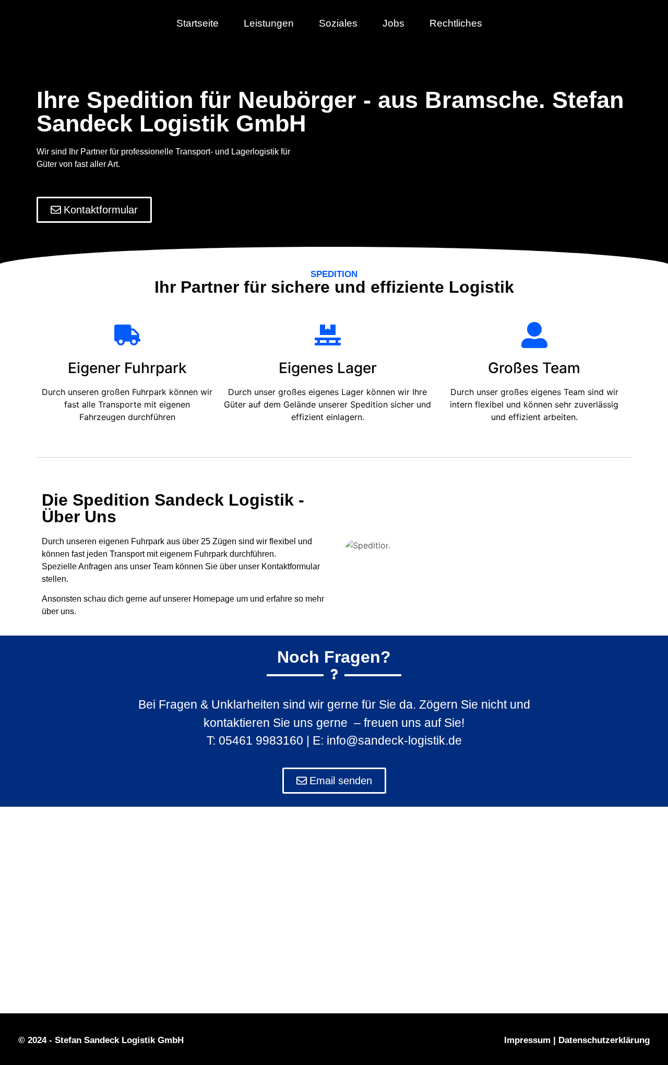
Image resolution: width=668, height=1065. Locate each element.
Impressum (527, 1040)
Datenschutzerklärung (604, 1040)
